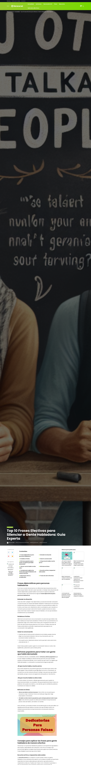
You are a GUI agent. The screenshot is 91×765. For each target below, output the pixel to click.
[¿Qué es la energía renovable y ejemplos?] (10, 566)
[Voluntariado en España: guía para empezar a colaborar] (79, 588)
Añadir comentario (43, 542)
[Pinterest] (8, 556)
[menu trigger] (9, 6)
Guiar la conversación (46, 558)
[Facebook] (8, 552)
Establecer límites (25, 558)
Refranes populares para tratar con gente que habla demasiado (26, 562)
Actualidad (10, 527)
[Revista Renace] (18, 6)
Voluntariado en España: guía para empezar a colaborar (78, 595)
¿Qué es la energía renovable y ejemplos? (10, 573)
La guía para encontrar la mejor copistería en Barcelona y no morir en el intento (78, 579)
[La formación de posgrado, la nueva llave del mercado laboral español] (67, 588)
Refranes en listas (44, 566)
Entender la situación (45, 555)
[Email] (12, 556)
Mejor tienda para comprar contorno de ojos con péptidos (67, 578)
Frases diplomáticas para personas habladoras (26, 555)
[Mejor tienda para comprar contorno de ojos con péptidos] (67, 571)
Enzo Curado (12, 542)
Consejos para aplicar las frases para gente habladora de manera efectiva (27, 572)
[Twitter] (12, 552)
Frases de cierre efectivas (47, 575)
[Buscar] (83, 6)
